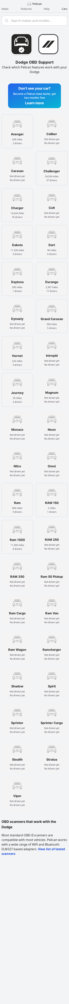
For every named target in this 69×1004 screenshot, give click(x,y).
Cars (64, 9)
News (5, 9)
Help (47, 9)
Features (26, 9)
